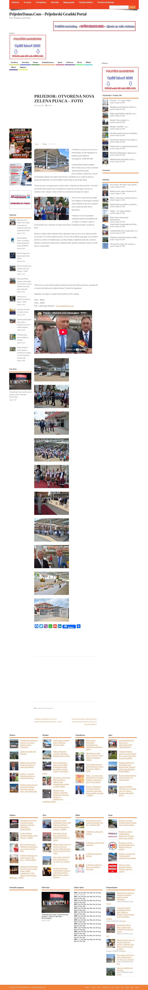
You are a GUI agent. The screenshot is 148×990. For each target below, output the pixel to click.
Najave (23, 67)
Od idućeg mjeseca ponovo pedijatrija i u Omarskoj (23, 337)
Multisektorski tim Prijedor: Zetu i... (123, 159)
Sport (60, 62)
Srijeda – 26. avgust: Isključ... (121, 211)
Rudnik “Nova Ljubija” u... (120, 120)
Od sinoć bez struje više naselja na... (123, 244)
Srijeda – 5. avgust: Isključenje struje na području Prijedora (27, 776)
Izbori (13, 67)
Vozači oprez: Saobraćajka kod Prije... (123, 224)
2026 (75, 893)
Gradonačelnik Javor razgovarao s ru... (124, 231)
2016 (75, 931)
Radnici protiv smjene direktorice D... (123, 191)
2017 (75, 928)
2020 (75, 916)
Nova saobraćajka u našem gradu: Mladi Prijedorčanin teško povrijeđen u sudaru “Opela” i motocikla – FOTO (56, 768)
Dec (84, 898)
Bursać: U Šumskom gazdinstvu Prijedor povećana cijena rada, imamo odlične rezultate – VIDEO (94, 791)
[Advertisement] (66, 125)
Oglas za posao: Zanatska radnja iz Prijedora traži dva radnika (125, 868)
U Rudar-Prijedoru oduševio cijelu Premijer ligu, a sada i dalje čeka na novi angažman (127, 755)
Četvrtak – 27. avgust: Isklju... (121, 100)
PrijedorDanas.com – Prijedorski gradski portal (47, 14)
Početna (15, 2)
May (91, 893)
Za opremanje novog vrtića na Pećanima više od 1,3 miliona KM (94, 822)
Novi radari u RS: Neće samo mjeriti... (124, 185)
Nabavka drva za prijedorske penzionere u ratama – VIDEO (24, 299)
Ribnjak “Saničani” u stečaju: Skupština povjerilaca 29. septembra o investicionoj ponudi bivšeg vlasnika (24, 353)
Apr (88, 893)
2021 (75, 912)
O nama (27, 2)
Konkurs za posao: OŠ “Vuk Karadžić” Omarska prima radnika (127, 856)
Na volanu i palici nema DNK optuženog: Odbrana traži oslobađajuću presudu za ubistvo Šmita (61, 782)
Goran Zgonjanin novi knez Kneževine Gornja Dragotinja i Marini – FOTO (94, 767)
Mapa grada (68, 2)
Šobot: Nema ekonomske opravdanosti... (119, 218)
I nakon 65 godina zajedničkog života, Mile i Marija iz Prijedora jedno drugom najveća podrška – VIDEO (62, 824)
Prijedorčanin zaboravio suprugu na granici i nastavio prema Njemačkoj (28, 743)
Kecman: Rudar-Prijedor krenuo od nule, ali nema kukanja (127, 778)
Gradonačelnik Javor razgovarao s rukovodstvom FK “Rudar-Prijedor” (126, 743)
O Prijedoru (41, 2)
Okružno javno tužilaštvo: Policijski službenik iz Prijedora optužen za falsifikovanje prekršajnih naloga (56, 795)
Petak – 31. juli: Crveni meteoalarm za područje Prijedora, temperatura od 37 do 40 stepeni (94, 779)
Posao (35, 62)
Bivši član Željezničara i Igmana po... (123, 153)
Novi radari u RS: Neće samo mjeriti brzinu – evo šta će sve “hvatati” (61, 859)
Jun (94, 893)
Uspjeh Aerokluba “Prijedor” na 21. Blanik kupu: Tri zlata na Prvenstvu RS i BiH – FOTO (127, 791)
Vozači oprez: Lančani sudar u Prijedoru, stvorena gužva (61, 742)
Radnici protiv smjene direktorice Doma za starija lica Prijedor (28, 765)
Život (79, 62)
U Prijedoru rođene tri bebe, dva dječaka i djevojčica (94, 867)
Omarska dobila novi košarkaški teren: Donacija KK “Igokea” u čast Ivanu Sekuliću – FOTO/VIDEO (127, 767)
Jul (97, 893)
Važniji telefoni (86, 2)
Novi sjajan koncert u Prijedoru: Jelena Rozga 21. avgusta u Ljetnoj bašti (28, 847)
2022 (75, 908)
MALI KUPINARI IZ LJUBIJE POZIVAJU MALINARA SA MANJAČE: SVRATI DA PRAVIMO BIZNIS (84, 721)
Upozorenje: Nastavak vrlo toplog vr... (124, 140)
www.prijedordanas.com (65, 306)
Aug (99, 893)
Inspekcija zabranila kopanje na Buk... (124, 237)
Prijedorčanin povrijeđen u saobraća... (123, 204)
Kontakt (55, 2)
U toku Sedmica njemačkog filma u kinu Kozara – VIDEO (28, 835)
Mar (85, 893)
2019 (75, 920)
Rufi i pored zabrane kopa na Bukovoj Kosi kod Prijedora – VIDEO (24, 268)
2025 (75, 896)
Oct (78, 898)
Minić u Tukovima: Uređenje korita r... (124, 198)
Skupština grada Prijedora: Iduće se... (123, 107)
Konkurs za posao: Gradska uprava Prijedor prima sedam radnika (127, 822)
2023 (75, 904)
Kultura (69, 62)
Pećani (44, 708)
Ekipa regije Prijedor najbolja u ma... (123, 113)
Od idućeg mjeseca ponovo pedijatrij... (124, 133)
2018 (75, 924)
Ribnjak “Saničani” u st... (119, 127)
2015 (75, 935)
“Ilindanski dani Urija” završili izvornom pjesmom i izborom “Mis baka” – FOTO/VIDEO (20, 394)
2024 (75, 900)
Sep (75, 898)
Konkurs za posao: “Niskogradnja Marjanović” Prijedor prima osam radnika (126, 835)
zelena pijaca (49, 708)
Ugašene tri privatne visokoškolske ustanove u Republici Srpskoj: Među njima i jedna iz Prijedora (61, 872)
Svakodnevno (48, 62)
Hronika (25, 62)
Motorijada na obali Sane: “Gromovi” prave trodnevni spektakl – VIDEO (94, 756)
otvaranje (38, 708)
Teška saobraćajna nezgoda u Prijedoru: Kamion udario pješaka (61, 754)
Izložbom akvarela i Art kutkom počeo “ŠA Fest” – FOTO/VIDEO (28, 857)
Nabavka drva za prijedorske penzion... (124, 146)
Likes (36, 144)
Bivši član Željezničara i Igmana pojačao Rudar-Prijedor (23, 256)
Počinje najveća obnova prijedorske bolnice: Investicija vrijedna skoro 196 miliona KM (28, 788)
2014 (75, 939)
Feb (82, 893)
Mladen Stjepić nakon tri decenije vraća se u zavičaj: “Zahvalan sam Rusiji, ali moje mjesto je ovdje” (62, 848)
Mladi (88, 62)
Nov (81, 898)
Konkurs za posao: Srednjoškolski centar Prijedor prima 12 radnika (126, 846)
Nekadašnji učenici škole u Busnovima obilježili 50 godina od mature (61, 836)
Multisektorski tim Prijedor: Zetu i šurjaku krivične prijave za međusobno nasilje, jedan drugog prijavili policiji (24, 225)
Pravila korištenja (106, 2)
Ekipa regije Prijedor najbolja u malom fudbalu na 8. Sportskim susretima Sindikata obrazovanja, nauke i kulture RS (24, 284)
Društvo (14, 62)
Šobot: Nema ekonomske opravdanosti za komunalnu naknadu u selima (94, 744)
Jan (79, 893)
